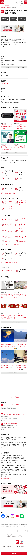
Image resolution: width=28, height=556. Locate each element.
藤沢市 (8, 7)
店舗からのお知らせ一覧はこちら (14, 372)
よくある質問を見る (6, 478)
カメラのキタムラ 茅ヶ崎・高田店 (11, 404)
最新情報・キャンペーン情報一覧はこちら (14, 152)
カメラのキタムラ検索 (16, 6)
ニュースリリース (19, 535)
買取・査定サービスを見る (8, 193)
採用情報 (14, 536)
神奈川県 (3, 7)
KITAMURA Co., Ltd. (11, 546)
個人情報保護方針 (9, 535)
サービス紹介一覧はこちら (14, 322)
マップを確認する (7, 67)
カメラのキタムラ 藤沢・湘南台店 (11, 423)
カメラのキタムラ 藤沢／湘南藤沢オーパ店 (14, 414)
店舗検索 (7, 6)
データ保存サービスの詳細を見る (9, 262)
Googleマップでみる (14, 397)
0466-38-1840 (4, 83)
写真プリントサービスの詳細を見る (10, 244)
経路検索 (14, 553)
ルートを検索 (21, 67)
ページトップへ (23, 531)
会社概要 (8, 536)
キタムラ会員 (22, 1)
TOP (2, 6)
